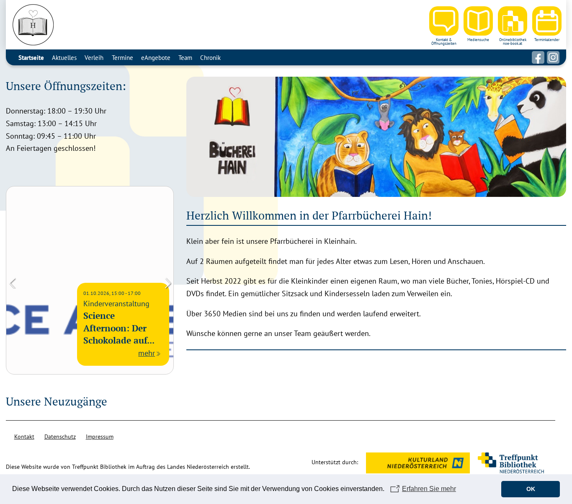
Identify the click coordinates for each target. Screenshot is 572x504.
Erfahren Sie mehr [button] (429, 488)
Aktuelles (64, 57)
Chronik (210, 57)
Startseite (31, 57)
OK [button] (530, 489)
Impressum (99, 436)
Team (185, 57)
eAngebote (155, 57)
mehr (146, 353)
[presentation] (12, 282)
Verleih (94, 57)
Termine (122, 57)
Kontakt (24, 436)
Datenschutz (60, 436)
